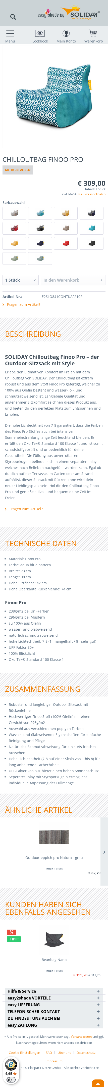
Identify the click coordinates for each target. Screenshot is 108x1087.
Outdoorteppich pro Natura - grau (54, 857)
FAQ (49, 1052)
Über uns (64, 1052)
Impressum (54, 1061)
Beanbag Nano (54, 959)
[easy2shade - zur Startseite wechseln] (54, 7)
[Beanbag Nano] (54, 940)
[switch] (11, 1079)
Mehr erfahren (18, 170)
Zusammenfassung (43, 689)
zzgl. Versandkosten (91, 194)
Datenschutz (86, 1052)
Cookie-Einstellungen (24, 1052)
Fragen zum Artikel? (23, 304)
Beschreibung (33, 334)
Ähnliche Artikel (38, 810)
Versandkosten (81, 1036)
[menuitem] (10, 34)
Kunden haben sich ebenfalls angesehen (48, 908)
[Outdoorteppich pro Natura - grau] (54, 837)
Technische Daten (41, 543)
